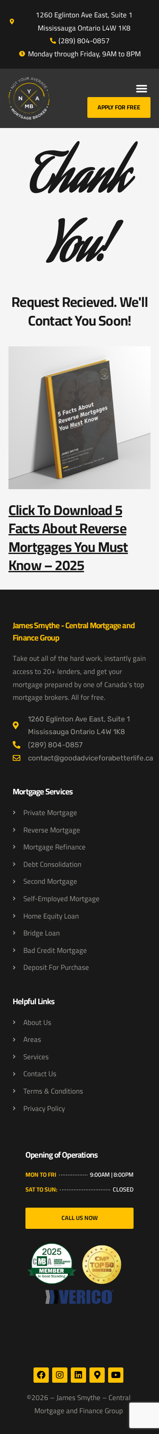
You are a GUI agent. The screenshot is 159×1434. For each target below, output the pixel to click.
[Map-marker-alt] (97, 1375)
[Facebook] (41, 1375)
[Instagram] (59, 1375)
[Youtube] (115, 1375)
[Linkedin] (78, 1375)
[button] (142, 88)
